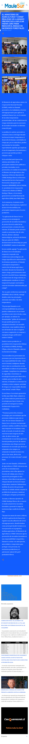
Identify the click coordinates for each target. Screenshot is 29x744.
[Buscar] (27, 5)
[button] (3, 33)
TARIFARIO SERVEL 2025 (14, 576)
